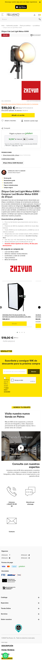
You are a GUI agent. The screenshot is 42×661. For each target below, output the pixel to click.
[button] (17, 332)
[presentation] (39, 307)
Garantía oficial (8, 183)
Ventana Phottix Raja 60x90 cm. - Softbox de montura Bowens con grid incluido (16, 316)
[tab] (21, 646)
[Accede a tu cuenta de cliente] (34, 15)
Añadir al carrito (18, 115)
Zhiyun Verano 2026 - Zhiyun (11, 155)
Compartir (7, 128)
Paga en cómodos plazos (11, 185)
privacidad (7, 391)
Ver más (21, 145)
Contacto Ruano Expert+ (14, 172)
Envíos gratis (7, 178)
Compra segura (8, 187)
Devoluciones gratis (9, 180)
